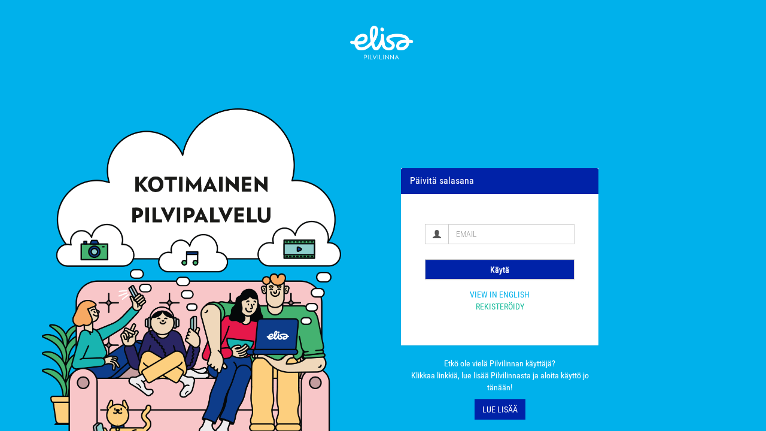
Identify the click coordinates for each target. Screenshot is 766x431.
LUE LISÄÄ (500, 409)
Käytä (499, 269)
